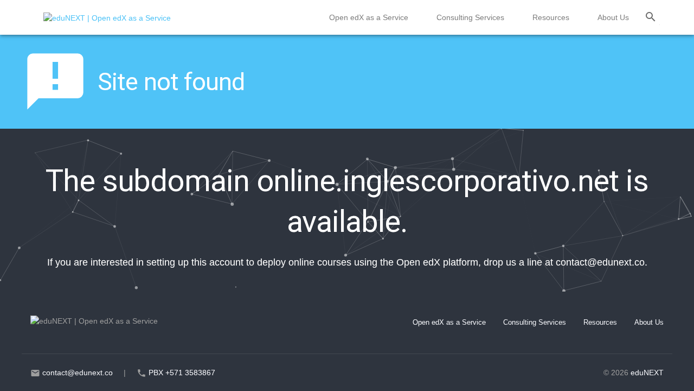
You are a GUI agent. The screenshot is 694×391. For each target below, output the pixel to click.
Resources (550, 17)
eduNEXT (647, 372)
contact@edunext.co (600, 262)
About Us (613, 17)
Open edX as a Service (368, 17)
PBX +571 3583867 (182, 372)
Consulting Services (470, 17)
